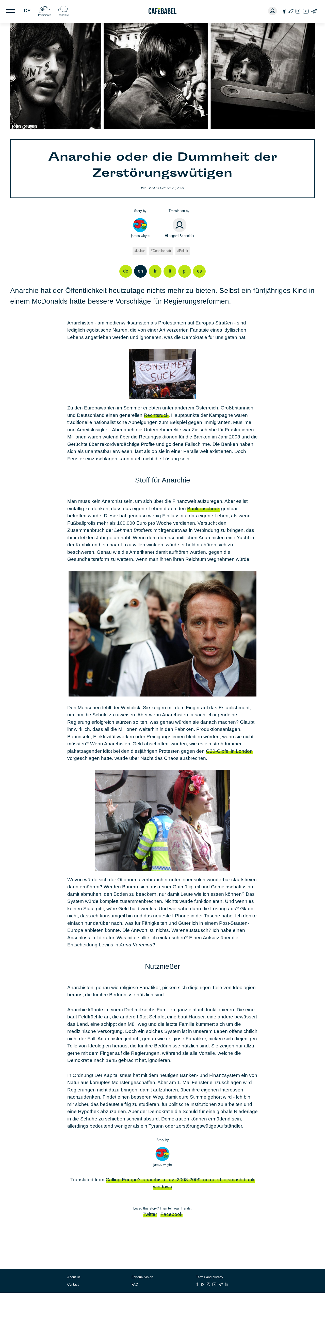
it (170, 271)
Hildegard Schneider (179, 236)
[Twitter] (291, 11)
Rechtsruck (156, 415)
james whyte (140, 236)
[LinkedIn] (226, 1284)
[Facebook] (284, 11)
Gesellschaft (162, 251)
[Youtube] (306, 11)
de (27, 10)
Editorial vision (142, 1277)
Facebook (171, 1214)
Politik (183, 251)
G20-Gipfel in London (229, 751)
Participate (44, 15)
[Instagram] (297, 11)
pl (184, 271)
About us (73, 1277)
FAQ (135, 1284)
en (140, 271)
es (199, 271)
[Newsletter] (314, 11)
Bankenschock (203, 508)
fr (155, 271)
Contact (73, 1284)
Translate (63, 15)
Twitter (150, 1214)
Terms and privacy (209, 1277)
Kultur (140, 251)
